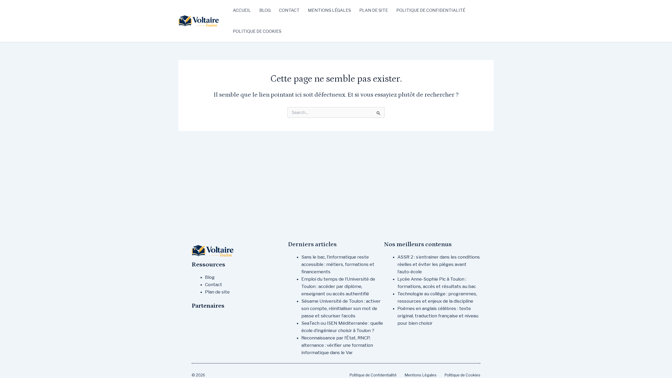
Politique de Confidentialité (430, 10)
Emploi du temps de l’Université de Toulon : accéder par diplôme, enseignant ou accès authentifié (338, 286)
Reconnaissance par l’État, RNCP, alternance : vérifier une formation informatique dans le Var (337, 345)
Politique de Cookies (257, 31)
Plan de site (373, 10)
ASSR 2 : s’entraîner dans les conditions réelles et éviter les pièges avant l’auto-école (438, 264)
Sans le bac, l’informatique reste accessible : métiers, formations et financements (337, 264)
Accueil (242, 10)
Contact (289, 10)
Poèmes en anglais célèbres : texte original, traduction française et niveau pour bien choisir (437, 316)
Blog (265, 10)
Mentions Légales (329, 10)
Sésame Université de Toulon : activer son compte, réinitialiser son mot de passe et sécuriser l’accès (341, 308)
